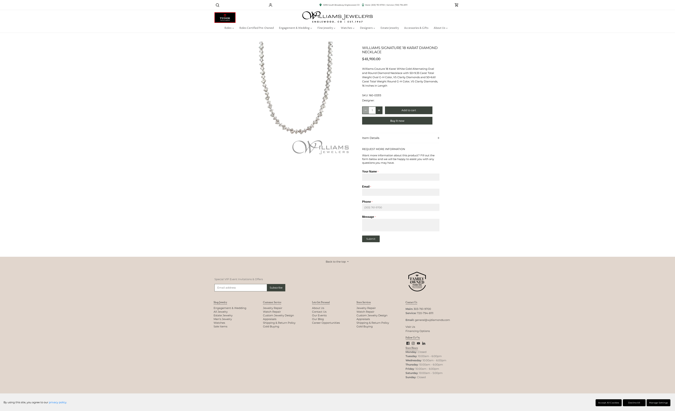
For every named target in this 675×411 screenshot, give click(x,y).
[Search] (217, 5)
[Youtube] (418, 343)
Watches (219, 322)
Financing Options (418, 331)
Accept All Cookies (608, 402)
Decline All (634, 402)
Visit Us (410, 326)
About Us (318, 308)
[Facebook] (407, 343)
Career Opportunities (326, 322)
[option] (295, 101)
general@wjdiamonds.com (432, 320)
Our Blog (318, 319)
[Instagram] (413, 343)
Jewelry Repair (272, 308)
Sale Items (220, 326)
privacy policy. (58, 402)
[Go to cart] (457, 5)
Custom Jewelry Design (278, 315)
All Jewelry (221, 311)
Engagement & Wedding (230, 308)
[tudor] (225, 14)
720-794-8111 (425, 313)
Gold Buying (271, 326)
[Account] (270, 5)
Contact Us (319, 311)
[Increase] (379, 110)
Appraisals (269, 319)
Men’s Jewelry (223, 319)
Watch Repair (272, 311)
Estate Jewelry (223, 315)
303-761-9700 (422, 309)
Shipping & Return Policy (279, 322)
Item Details (370, 138)
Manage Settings (658, 402)
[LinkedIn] (423, 343)
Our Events (319, 315)
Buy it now (397, 120)
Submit (370, 238)
